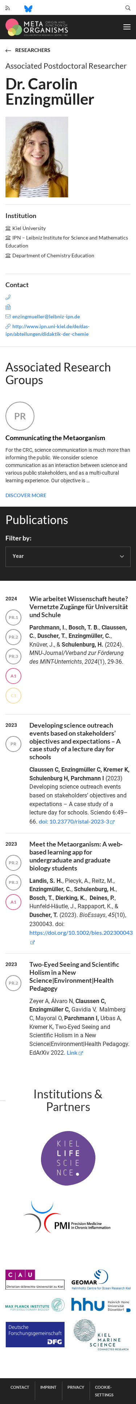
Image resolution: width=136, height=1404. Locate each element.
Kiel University (29, 228)
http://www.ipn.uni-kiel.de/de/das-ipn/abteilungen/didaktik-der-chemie (47, 330)
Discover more (25, 495)
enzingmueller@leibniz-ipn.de (46, 316)
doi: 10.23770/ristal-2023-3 (74, 821)
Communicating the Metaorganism (55, 438)
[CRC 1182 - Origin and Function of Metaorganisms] (36, 27)
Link (72, 1052)
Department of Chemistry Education (53, 255)
